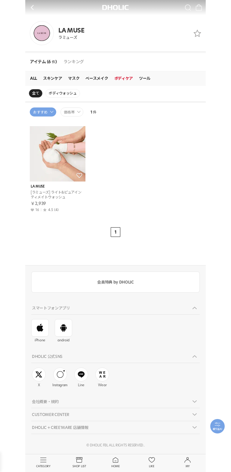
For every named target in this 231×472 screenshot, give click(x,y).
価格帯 (69, 112)
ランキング (73, 62)
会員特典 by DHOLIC (115, 282)
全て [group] (35, 93)
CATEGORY (43, 466)
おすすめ (40, 112)
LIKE (151, 466)
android (63, 340)
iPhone (40, 340)
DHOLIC (115, 7)
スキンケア (52, 78)
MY (188, 466)
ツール (144, 78)
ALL (33, 78)
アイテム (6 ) (43, 62)
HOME (115, 466)
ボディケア (123, 78)
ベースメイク (96, 78)
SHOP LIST (79, 466)
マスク (73, 78)
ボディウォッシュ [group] (62, 93)
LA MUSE (38, 186)
